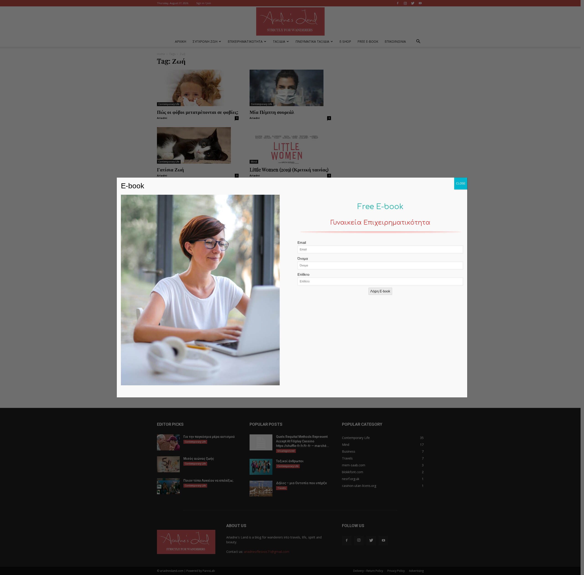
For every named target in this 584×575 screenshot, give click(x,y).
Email (301, 242)
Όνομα (302, 258)
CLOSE (460, 183)
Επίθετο (303, 274)
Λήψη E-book (380, 291)
